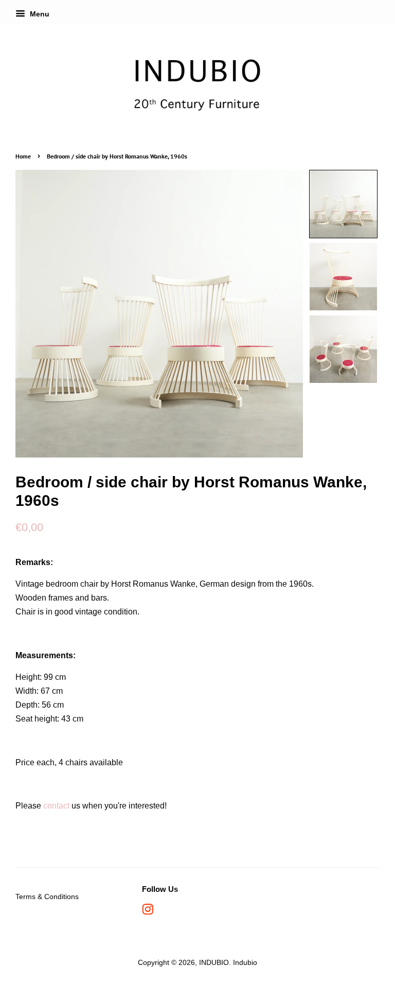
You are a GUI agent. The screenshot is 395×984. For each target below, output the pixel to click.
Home (23, 156)
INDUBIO (214, 963)
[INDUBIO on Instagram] (147, 912)
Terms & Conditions (47, 897)
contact (56, 805)
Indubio (245, 963)
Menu (38, 14)
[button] (343, 204)
